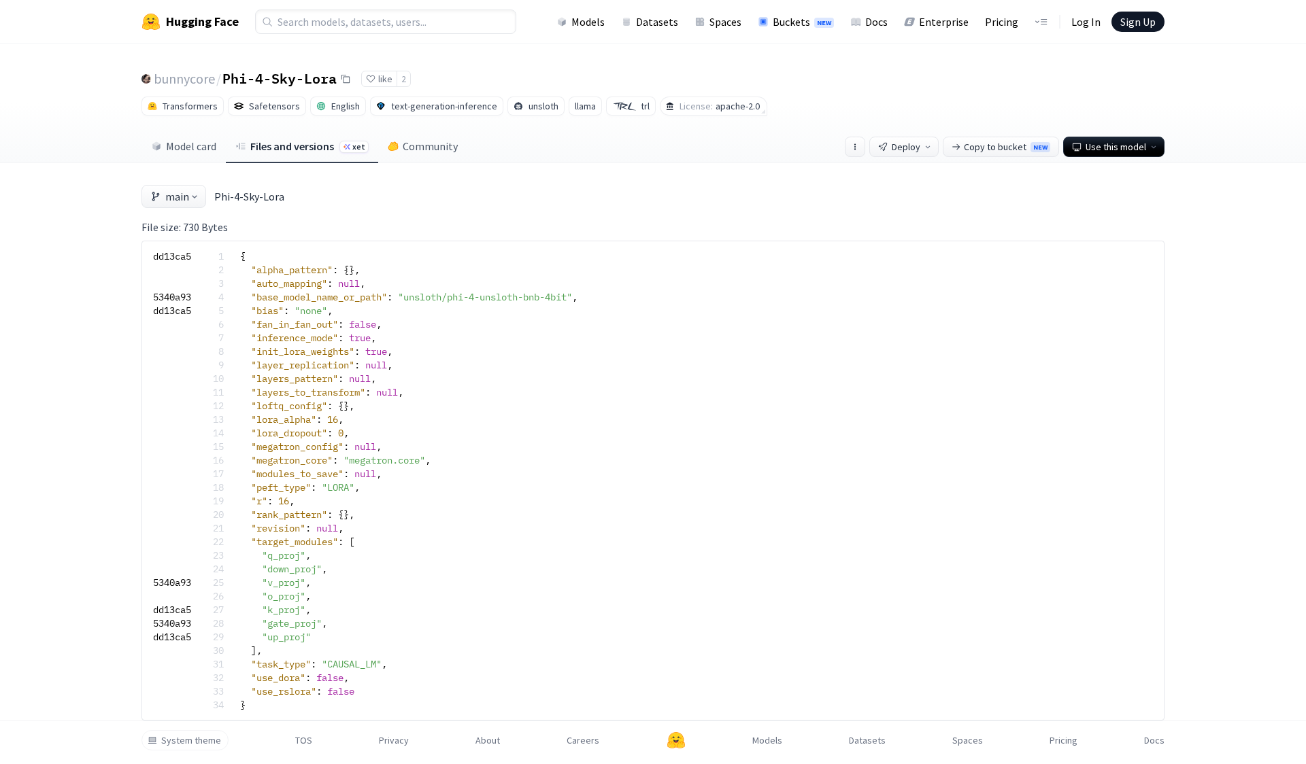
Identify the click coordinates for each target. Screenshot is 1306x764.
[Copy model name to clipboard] (345, 79)
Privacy (394, 740)
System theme (191, 740)
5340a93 (172, 297)
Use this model (1116, 147)
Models (588, 22)
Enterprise (944, 22)
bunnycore (184, 78)
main (177, 196)
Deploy (906, 147)
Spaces (725, 22)
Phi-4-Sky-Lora (279, 78)
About (487, 740)
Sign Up (1138, 22)
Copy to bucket (1006, 147)
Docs (876, 22)
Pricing (1001, 22)
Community (430, 146)
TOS (303, 740)
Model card (191, 146)
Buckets (802, 22)
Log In (1086, 22)
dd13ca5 (172, 256)
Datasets (657, 22)
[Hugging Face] (676, 740)
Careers (583, 740)
